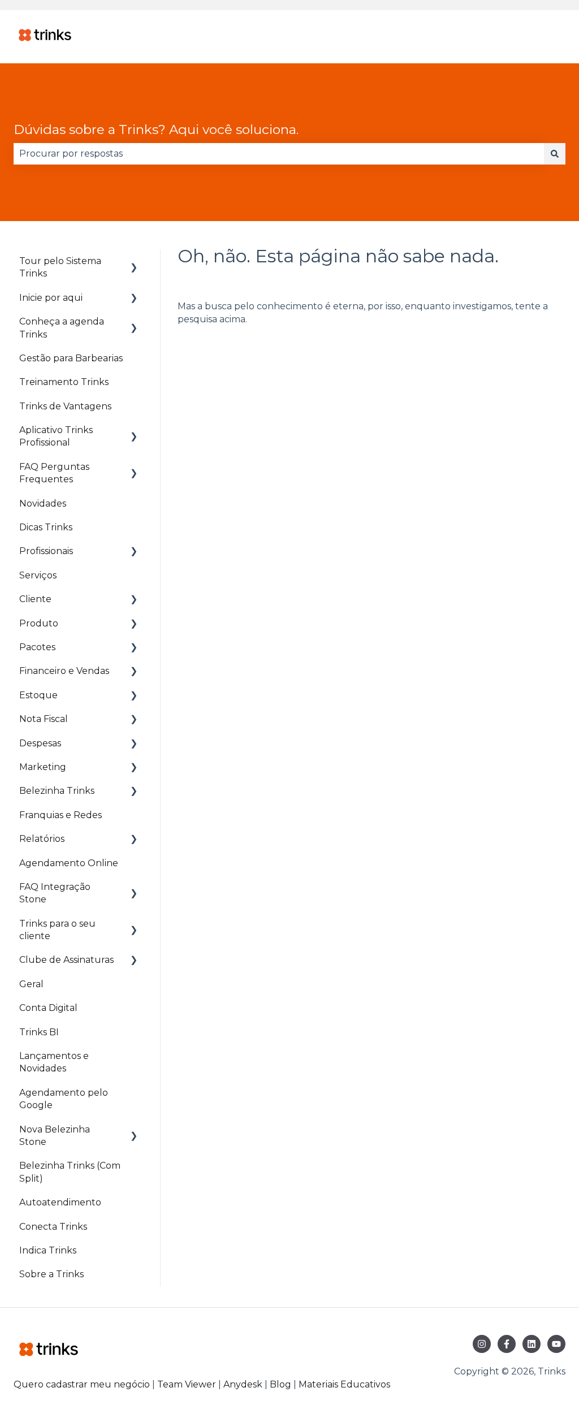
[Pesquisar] (554, 154)
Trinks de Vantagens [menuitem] (65, 406)
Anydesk (242, 1384)
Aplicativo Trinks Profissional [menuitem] (56, 436)
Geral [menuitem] (31, 984)
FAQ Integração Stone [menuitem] (54, 893)
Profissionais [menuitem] (46, 551)
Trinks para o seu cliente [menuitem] (57, 929)
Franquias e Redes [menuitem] (60, 815)
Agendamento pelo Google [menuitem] (63, 1098)
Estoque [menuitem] (38, 695)
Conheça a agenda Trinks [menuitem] (61, 327)
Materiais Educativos (344, 1384)
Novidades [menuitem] (42, 503)
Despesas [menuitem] (40, 743)
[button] (134, 262)
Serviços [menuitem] (38, 575)
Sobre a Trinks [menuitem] (51, 1274)
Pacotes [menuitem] (37, 647)
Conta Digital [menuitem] (48, 1007)
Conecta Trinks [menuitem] (53, 1226)
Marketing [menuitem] (42, 767)
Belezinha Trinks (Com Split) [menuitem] (69, 1171)
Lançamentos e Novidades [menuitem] (54, 1062)
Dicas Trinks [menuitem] (45, 527)
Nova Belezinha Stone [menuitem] (54, 1135)
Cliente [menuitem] (35, 599)
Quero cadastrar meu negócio (82, 1384)
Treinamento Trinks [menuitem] (64, 382)
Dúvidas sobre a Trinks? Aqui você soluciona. (156, 129)
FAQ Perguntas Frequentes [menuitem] (54, 473)
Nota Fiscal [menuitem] (43, 719)
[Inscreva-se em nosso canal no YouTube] (556, 1344)
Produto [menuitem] (38, 623)
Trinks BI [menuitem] (39, 1032)
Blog (281, 1384)
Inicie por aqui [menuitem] (51, 297)
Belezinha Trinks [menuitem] (56, 790)
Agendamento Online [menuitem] (68, 863)
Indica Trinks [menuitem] (47, 1250)
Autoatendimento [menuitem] (60, 1202)
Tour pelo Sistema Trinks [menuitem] (60, 267)
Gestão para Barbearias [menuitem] (71, 358)
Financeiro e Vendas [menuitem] (64, 670)
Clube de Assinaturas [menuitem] (66, 959)
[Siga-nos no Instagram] (482, 1344)
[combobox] (279, 154)
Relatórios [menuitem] (41, 838)
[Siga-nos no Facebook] (507, 1344)
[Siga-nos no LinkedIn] (531, 1344)
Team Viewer (186, 1384)
